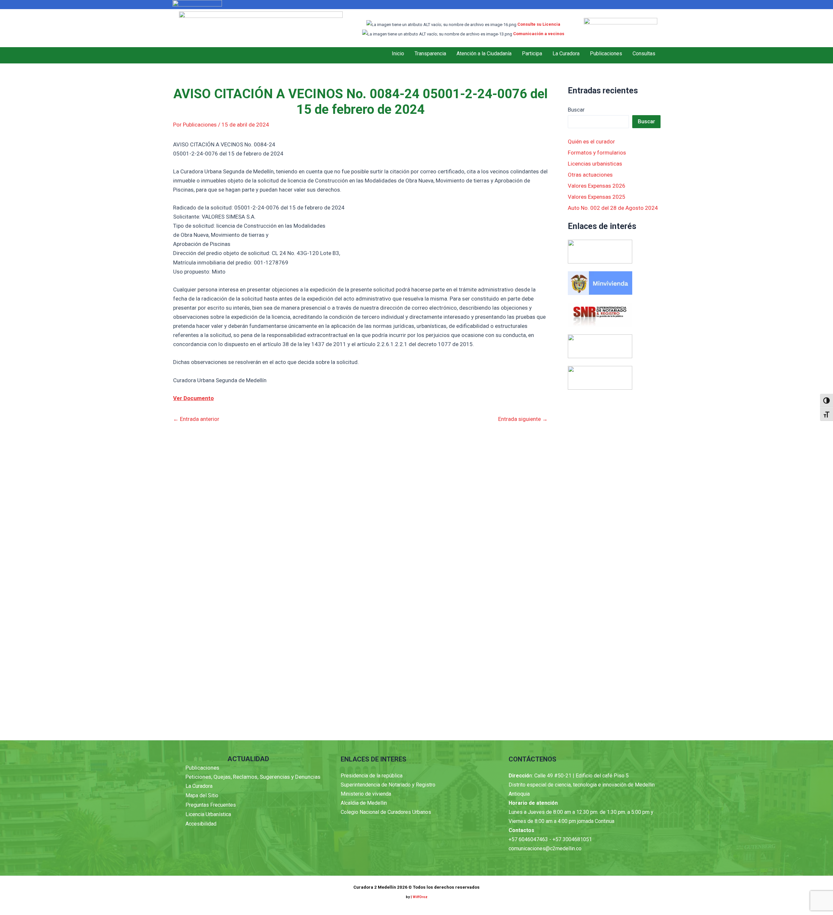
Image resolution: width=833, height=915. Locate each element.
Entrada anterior (196, 419)
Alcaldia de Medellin (364, 803)
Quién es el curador (591, 141)
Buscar (576, 109)
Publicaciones (606, 53)
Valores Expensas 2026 (596, 185)
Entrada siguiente (523, 419)
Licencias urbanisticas (595, 163)
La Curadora (566, 53)
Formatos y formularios (597, 152)
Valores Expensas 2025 (596, 197)
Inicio (398, 53)
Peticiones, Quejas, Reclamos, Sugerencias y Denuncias (253, 777)
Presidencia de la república (372, 776)
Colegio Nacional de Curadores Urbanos (386, 812)
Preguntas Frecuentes (210, 805)
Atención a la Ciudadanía (484, 53)
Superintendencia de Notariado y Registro (388, 785)
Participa (532, 53)
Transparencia (430, 53)
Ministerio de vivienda (366, 794)
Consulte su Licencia (538, 24)
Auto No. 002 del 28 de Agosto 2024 (613, 208)
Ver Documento (193, 398)
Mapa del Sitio (201, 795)
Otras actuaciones (590, 174)
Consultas (644, 53)
